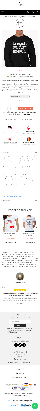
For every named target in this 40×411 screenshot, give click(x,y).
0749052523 (21, 359)
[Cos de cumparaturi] (33, 12)
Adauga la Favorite (12, 119)
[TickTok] (20, 345)
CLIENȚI (19, 373)
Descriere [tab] (6, 152)
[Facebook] (16, 345)
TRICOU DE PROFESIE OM (11, 235)
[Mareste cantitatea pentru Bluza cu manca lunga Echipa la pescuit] (15, 108)
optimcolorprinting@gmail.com (21, 362)
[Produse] (3, 12)
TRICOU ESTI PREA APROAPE (29, 235)
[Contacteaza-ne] (27, 12)
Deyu (19, 369)
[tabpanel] (20, 48)
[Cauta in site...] (37, 12)
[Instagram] (24, 345)
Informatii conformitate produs (12, 196)
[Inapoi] (1, 17)
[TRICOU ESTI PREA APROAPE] (29, 223)
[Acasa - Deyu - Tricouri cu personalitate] (20, 5)
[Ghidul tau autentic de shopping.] (13, 405)
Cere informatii (28, 119)
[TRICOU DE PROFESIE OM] (11, 223)
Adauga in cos (25, 108)
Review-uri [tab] (7, 200)
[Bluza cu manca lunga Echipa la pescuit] (20, 48)
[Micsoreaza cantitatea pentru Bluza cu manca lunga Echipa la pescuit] (9, 108)
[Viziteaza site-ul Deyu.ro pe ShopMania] (25, 405)
